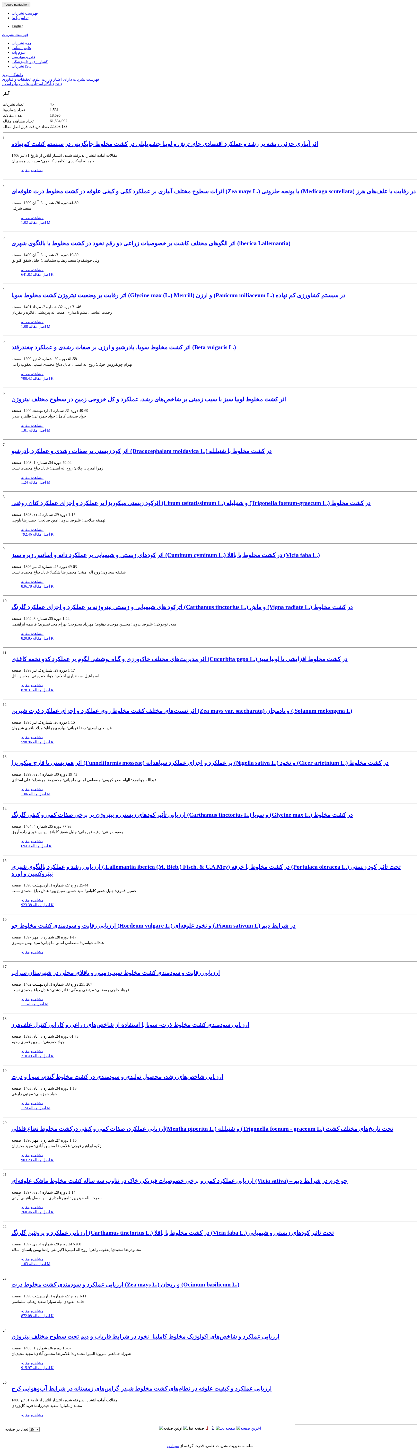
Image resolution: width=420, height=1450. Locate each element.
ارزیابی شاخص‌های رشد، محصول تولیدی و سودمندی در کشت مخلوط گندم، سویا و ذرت (117, 1077)
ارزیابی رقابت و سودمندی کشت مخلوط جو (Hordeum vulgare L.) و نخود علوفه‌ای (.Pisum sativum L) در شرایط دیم (153, 925)
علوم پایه (19, 52)
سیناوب (173, 1446)
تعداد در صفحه (16, 1429)
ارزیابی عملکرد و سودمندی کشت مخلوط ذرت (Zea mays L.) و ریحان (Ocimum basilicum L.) (125, 1284)
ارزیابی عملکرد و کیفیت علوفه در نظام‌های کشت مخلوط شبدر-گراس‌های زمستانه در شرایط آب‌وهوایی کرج (141, 1388)
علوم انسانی (21, 48)
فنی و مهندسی (23, 57)
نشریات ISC (21, 66)
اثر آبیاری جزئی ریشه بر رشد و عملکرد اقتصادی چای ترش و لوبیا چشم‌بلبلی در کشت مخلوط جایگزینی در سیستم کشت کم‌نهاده (164, 144)
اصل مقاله (35, 222)
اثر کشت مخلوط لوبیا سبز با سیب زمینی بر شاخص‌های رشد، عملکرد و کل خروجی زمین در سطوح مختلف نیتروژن (148, 399)
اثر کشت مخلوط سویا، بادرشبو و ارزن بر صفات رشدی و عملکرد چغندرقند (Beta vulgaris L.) (123, 347)
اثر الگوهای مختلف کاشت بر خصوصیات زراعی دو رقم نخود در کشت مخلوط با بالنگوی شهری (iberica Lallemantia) (150, 243)
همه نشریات (21, 43)
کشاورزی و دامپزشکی (30, 62)
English (17, 26)
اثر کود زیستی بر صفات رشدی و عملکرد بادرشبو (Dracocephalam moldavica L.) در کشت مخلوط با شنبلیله (141, 451)
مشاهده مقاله (32, 170)
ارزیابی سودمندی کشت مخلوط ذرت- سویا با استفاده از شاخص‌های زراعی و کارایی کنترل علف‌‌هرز (130, 1025)
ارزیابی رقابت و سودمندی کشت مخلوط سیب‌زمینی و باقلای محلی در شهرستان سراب (115, 973)
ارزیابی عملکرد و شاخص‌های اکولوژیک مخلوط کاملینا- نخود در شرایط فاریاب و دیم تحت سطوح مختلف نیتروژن (145, 1336)
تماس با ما (20, 18)
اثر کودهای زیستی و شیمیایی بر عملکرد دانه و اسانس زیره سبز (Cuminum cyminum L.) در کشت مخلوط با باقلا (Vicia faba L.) (165, 555)
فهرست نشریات (25, 13)
